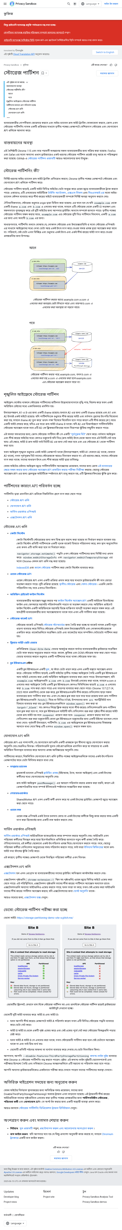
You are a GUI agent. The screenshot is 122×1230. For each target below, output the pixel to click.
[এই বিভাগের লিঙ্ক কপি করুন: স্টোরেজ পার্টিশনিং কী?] (42, 171)
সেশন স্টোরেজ (89, 584)
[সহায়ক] (111, 65)
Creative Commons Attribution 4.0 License (63, 1169)
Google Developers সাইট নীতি (70, 1172)
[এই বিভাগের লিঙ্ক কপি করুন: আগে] (39, 248)
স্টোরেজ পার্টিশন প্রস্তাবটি (41, 158)
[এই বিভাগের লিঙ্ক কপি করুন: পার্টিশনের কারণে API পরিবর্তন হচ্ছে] (63, 486)
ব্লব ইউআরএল (18, 662)
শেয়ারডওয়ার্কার (19, 793)
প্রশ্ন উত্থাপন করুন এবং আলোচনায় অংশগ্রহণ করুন (66, 1128)
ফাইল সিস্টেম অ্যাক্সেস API (72, 600)
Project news (10, 1202)
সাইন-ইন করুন (111, 4)
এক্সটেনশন (10, 873)
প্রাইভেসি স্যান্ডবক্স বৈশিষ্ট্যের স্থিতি (19, 40)
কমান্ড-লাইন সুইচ (99, 1055)
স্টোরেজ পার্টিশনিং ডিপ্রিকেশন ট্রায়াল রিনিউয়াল (44, 1108)
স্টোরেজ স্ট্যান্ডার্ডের (54, 624)
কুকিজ (8, 14)
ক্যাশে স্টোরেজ (43, 567)
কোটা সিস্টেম (17, 533)
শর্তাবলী (7, 1215)
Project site (48, 1197)
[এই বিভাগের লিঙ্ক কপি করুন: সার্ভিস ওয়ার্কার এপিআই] (39, 829)
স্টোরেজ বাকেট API (21, 618)
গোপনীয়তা (19, 1215)
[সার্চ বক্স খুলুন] (69, 4)
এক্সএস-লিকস (74, 192)
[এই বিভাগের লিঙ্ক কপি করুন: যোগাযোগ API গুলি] (32, 736)
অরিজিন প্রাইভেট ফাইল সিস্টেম (27, 594)
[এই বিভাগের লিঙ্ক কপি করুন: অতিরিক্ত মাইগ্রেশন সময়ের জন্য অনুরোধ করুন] (80, 1082)
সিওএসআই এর (96, 192)
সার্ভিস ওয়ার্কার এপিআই (23, 511)
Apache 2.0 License (13, 1172)
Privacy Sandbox (11, 65)
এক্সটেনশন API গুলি (21, 517)
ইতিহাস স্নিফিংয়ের (93, 847)
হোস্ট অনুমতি (80, 891)
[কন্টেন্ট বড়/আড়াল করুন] (27, 82)
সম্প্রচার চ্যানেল (18, 766)
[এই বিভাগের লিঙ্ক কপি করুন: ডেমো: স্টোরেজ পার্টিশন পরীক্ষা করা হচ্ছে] (70, 910)
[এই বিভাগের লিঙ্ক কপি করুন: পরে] (38, 323)
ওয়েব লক (15, 809)
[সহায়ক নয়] (115, 65)
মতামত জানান (107, 73)
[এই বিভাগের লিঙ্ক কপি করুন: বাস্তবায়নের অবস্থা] (36, 143)
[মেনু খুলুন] (5, 4)
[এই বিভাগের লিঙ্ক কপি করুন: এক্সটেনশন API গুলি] (34, 867)
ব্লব (47, 669)
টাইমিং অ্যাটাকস (57, 192)
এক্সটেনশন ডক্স (32, 897)
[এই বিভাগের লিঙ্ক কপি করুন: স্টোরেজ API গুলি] (30, 527)
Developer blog (11, 1197)
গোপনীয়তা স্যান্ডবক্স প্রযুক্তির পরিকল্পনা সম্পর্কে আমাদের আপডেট (34, 32)
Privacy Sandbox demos (95, 1202)
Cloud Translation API (24, 54)
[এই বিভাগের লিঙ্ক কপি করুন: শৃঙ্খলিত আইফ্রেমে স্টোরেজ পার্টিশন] (62, 395)
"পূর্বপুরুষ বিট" (78, 434)
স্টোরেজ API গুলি (19, 500)
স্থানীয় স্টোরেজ (67, 584)
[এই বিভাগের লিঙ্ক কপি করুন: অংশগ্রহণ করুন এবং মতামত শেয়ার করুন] (71, 1121)
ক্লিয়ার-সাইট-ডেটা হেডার (23, 642)
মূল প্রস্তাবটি (26, 1128)
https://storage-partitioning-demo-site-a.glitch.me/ (45, 917)
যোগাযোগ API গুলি (20, 506)
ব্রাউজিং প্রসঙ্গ (51, 772)
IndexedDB (23, 567)
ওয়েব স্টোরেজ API (20, 574)
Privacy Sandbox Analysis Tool (98, 1197)
